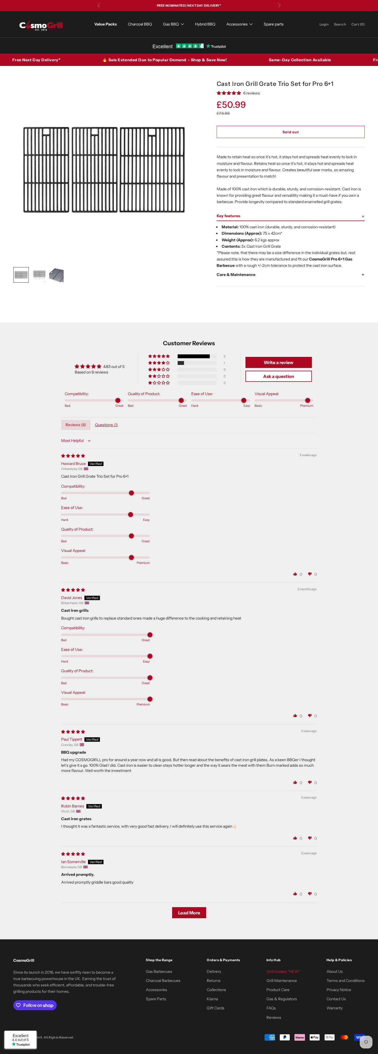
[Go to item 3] (56, 275)
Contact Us (336, 998)
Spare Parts (156, 998)
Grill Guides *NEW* (283, 971)
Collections (216, 989)
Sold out (291, 131)
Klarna (212, 998)
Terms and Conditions (346, 980)
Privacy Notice (339, 989)
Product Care (277, 989)
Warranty (335, 1008)
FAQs (271, 1008)
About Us (335, 971)
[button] (291, 216)
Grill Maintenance (281, 980)
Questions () (106, 424)
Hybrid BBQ (205, 24)
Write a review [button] (278, 362)
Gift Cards (215, 1008)
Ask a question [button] (278, 376)
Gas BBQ (171, 24)
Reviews (273, 1017)
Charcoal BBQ (140, 24)
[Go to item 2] (38, 275)
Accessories (237, 24)
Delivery (214, 971)
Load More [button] (189, 912)
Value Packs (105, 24)
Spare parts (274, 24)
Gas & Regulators (281, 998)
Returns (214, 980)
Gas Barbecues (159, 971)
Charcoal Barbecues (163, 980)
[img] (73, 455)
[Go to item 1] (21, 275)
